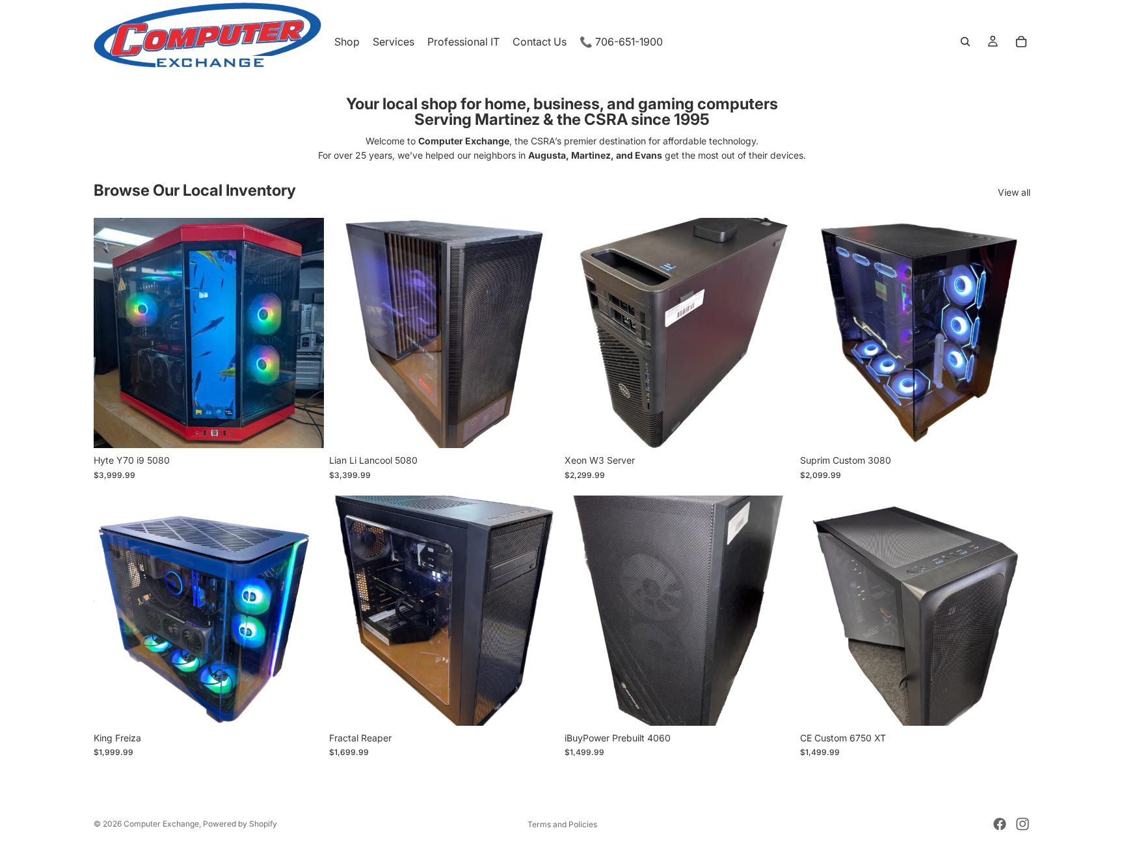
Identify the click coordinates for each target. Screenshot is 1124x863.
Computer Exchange (161, 824)
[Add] (303, 428)
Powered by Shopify (240, 824)
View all (1014, 192)
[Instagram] (1022, 824)
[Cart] (1021, 41)
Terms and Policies (562, 824)
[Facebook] (1000, 824)
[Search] (965, 41)
